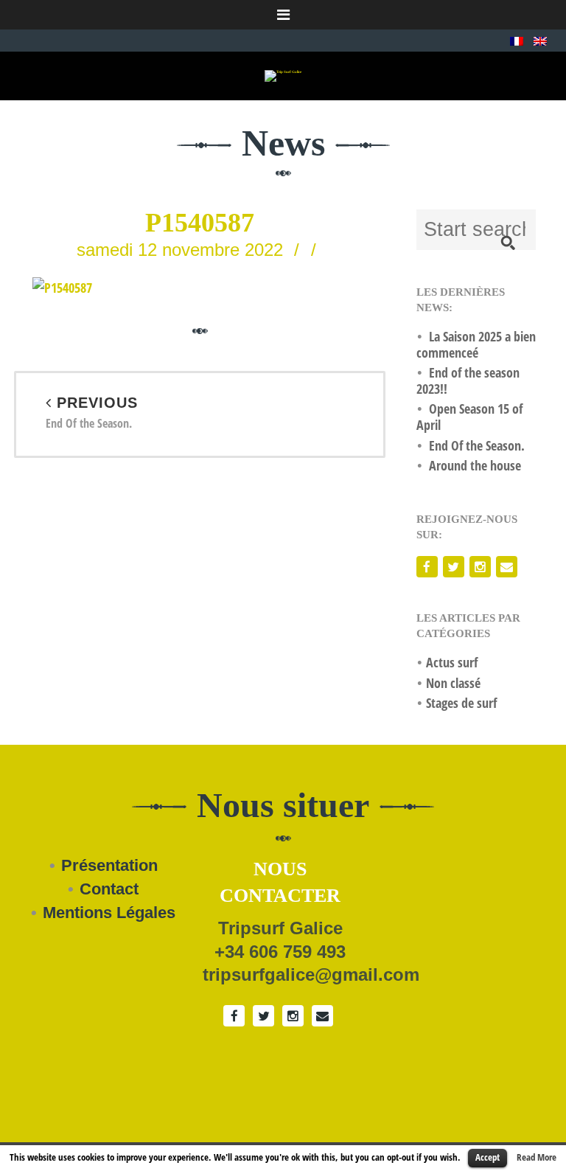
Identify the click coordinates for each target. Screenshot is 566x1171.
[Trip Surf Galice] (283, 75)
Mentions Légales (109, 912)
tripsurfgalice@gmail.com (311, 974)
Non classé (453, 683)
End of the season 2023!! (468, 380)
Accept (487, 1157)
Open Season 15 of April (469, 417)
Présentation (109, 865)
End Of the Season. (92, 413)
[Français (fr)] (516, 40)
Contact (109, 889)
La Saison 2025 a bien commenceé (476, 344)
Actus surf (452, 662)
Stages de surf (461, 703)
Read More (536, 1157)
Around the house (475, 465)
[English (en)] (540, 40)
